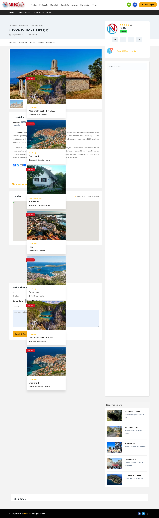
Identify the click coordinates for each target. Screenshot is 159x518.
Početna (34, 5)
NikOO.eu (27, 514)
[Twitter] (18, 165)
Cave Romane (130, 459)
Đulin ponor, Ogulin (132, 411)
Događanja (65, 5)
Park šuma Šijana (131, 427)
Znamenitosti (24, 25)
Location (32, 42)
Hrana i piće (84, 5)
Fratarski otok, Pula (133, 475)
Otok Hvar (34, 292)
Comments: (18, 306)
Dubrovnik (34, 156)
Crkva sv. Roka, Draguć (43, 12)
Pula (31, 246)
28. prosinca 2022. (18, 34)
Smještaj (74, 5)
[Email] (21, 165)
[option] (46, 142)
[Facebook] (14, 165)
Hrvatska (132, 51)
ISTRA (125, 51)
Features (12, 42)
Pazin (119, 51)
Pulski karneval (131, 443)
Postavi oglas (149, 5)
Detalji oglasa (24, 12)
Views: (33, 34)
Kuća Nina (34, 201)
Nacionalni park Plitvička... (42, 110)
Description (22, 42)
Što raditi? (54, 5)
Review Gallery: (19, 301)
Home (11, 12)
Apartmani (38, 198)
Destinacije (43, 5)
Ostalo (94, 5)
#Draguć (25, 184)
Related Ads (50, 42)
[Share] (24, 165)
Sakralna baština (37, 25)
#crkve (18, 184)
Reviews (41, 42)
